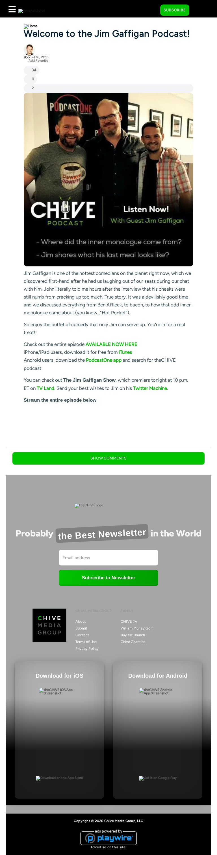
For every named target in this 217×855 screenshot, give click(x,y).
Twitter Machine (150, 388)
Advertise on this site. (108, 847)
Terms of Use (86, 642)
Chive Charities (133, 642)
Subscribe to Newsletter (108, 577)
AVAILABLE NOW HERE (111, 344)
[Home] (31, 26)
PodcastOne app (103, 360)
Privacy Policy (87, 648)
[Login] (198, 10)
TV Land (45, 388)
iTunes (125, 352)
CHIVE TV (129, 621)
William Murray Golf (137, 628)
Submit (81, 628)
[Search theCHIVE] (151, 8)
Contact (82, 635)
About (80, 621)
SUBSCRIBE (175, 10)
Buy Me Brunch (133, 635)
